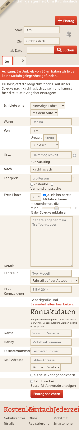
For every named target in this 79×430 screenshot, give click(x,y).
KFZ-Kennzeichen (14, 291)
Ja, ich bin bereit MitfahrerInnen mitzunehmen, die (50, 199)
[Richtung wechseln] (69, 34)
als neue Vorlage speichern (54, 375)
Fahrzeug (11, 273)
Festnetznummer (17, 350)
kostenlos (41, 184)
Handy (9, 341)
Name (8, 332)
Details (9, 266)
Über (7, 155)
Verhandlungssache (45, 188)
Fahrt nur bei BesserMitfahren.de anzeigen (53, 383)
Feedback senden (9, 9)
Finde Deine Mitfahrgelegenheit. (39, 10)
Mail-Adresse (13, 359)
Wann (8, 121)
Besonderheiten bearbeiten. (52, 302)
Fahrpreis (11, 178)
